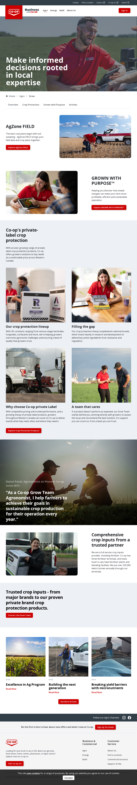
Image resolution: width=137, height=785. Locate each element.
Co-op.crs (112, 2)
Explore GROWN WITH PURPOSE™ (109, 207)
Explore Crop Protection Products (23, 430)
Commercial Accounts (118, 759)
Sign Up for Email (105, 727)
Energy (85, 755)
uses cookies (33, 773)
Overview (13, 104)
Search (124, 2)
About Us (112, 750)
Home (12, 96)
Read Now (11, 688)
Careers (99, 2)
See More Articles (68, 701)
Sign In (124, 10)
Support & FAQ (114, 764)
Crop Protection (30, 104)
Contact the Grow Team (19, 615)
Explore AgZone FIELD (18, 147)
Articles (73, 104)
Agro (84, 750)
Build (84, 759)
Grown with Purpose (54, 104)
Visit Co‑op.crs (14, 763)
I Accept (68, 777)
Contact (76, 2)
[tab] (45, 10)
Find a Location (87, 2)
